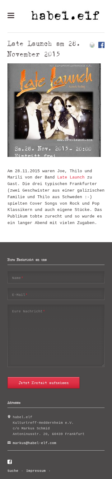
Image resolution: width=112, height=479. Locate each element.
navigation (11, 15)
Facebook (9, 462)
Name (18, 278)
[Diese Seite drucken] (92, 47)
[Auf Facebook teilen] (101, 47)
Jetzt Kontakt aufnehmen (44, 383)
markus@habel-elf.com (34, 443)
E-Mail (20, 295)
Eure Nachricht (28, 311)
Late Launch (71, 177)
